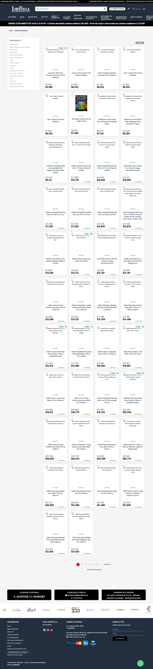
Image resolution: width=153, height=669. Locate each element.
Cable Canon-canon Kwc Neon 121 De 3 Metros (55, 399)
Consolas (12, 66)
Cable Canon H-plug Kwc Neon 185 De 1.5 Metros (107, 353)
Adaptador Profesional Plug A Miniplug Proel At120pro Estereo (133, 121)
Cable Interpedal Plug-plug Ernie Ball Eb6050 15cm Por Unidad (81, 354)
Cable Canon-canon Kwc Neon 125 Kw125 (81, 260)
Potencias (12, 81)
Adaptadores (13, 45)
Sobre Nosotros (12, 629)
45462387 (39, 596)
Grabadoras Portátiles (17, 71)
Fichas (11, 68)
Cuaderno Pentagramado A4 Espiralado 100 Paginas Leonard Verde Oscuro (55, 169)
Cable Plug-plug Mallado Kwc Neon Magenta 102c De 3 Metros (81, 539)
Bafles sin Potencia (16, 58)
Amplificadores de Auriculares (19, 47)
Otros (11, 79)
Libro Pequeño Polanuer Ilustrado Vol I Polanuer (107, 74)
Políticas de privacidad (15, 640)
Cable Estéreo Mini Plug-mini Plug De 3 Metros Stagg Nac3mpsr (132, 400)
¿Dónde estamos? (13, 635)
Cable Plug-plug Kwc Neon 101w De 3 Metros (81, 492)
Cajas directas (14, 63)
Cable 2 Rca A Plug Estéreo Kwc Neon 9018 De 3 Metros (81, 400)
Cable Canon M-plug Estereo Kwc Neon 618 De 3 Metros (55, 447)
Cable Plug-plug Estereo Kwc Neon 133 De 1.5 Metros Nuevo (133, 307)
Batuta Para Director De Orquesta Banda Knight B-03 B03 (55, 261)
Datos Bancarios (13, 637)
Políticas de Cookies (14, 643)
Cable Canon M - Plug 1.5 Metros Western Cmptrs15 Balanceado (133, 447)
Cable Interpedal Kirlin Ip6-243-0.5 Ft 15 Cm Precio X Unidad (107, 168)
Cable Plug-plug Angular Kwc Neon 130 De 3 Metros (55, 493)
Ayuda (9, 646)
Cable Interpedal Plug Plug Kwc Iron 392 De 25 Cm (107, 213)
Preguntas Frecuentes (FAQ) (16, 649)
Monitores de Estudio (16, 76)
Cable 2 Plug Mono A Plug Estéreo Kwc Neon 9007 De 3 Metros (81, 447)
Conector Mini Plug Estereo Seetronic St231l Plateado (55, 75)
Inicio (11, 31)
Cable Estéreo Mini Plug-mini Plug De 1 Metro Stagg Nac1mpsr (55, 354)
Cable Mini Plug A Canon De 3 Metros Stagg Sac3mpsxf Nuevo (133, 168)
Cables (11, 60)
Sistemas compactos (16, 86)
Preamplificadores (15, 84)
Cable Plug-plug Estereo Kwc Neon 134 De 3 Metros (107, 447)
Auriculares (13, 52)
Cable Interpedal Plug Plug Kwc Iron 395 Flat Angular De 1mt (107, 400)
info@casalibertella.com (78, 595)
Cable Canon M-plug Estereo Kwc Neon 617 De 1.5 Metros (55, 307)
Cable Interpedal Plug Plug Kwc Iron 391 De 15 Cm (81, 213)
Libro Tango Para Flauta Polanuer (133, 74)
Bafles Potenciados (16, 55)
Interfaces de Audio (16, 73)
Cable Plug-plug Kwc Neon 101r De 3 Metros (107, 492)
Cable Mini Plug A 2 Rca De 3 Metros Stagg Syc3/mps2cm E (107, 261)
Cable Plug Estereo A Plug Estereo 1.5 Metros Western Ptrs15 (133, 493)
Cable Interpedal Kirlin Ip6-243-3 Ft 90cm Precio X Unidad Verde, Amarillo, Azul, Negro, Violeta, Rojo (133, 215)
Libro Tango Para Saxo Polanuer (55, 120)
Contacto (10, 632)
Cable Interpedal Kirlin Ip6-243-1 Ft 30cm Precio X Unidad (81, 168)
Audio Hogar (13, 50)
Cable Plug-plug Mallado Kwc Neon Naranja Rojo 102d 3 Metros (55, 539)
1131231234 (77, 598)
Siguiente (107, 564)
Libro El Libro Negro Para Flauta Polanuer (81, 74)
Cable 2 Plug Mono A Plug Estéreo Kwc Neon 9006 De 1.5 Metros (81, 307)
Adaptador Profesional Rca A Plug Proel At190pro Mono (107, 121)
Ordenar (139, 42)
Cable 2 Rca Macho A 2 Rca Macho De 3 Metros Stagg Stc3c (133, 261)
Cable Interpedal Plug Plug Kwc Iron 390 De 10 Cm (55, 213)
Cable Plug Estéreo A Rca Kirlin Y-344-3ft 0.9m (132, 353)
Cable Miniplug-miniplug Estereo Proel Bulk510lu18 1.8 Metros (107, 307)
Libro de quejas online (14, 655)
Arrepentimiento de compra (17, 652)
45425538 (22, 596)
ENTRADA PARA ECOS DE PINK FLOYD (81, 120)
